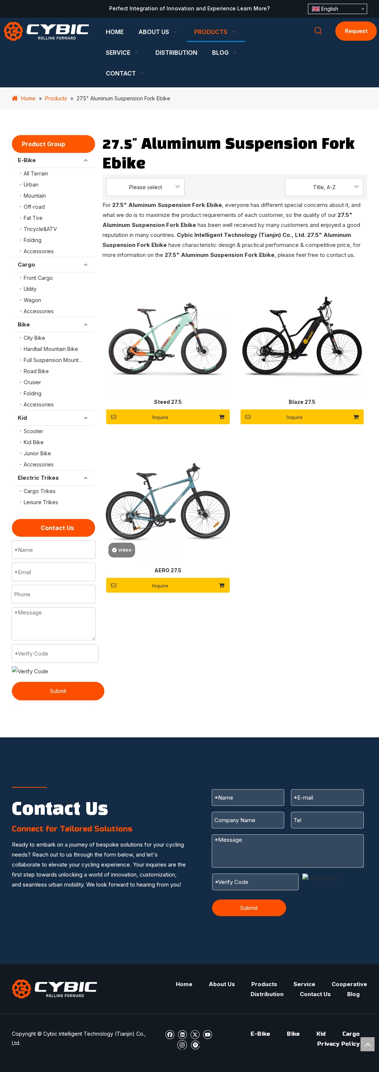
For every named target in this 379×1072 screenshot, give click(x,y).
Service (304, 984)
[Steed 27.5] (168, 331)
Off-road (34, 207)
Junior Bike (37, 453)
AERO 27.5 (167, 570)
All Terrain (36, 173)
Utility (30, 289)
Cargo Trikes (40, 491)
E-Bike (27, 160)
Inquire (160, 417)
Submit (58, 691)
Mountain (35, 195)
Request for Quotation (356, 34)
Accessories (39, 251)
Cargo (26, 264)
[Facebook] (169, 1034)
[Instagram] (182, 1044)
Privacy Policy (338, 1044)
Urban (31, 184)
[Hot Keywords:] (318, 31)
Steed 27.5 (168, 402)
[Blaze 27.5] (302, 331)
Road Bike (36, 371)
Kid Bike (34, 442)
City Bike (34, 338)
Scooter (33, 431)
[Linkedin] (182, 1034)
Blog (353, 994)
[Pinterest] (194, 1044)
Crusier (32, 382)
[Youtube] (207, 1034)
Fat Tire (33, 218)
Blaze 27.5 (302, 402)
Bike (24, 324)
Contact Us (315, 994)
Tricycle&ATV (40, 229)
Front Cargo (38, 278)
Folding (32, 240)
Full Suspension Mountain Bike (59, 360)
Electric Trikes (38, 477)
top (367, 1044)
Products (264, 984)
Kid (22, 417)
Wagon (32, 300)
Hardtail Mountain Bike (51, 349)
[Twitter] (194, 1034)
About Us (222, 984)
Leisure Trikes (41, 502)
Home (184, 984)
